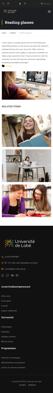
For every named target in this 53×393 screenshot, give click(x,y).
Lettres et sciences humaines (13, 367)
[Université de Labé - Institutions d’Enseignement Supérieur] (10, 11)
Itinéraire (32, 385)
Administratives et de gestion (13, 363)
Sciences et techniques (10, 358)
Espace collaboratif (9, 311)
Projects (13, 33)
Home (4, 33)
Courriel (4, 306)
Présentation (6, 327)
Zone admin (6, 301)
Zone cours (6, 296)
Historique (5, 332)
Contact (22, 385)
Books (9, 66)
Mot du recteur (7, 341)
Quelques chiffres (8, 337)
